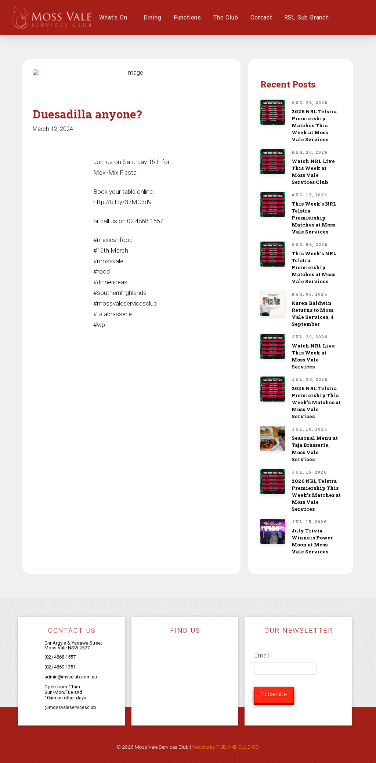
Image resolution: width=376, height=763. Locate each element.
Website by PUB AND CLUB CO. (226, 747)
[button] (342, 18)
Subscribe (274, 694)
